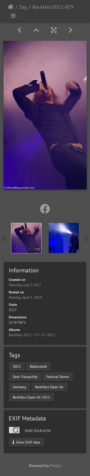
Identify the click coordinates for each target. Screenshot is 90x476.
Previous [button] (3, 239)
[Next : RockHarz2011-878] (70, 30)
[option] (26, 238)
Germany (19, 386)
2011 (17, 366)
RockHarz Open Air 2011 (31, 397)
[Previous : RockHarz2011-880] (20, 30)
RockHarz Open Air (49, 386)
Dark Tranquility (25, 376)
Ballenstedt (38, 366)
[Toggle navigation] (13, 16)
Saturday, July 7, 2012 (25, 285)
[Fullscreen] (53, 30)
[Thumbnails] (36, 30)
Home (11, 7)
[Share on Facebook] (45, 208)
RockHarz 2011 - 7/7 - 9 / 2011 (32, 335)
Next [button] (86, 239)
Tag (23, 7)
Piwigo (55, 465)
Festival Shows (57, 376)
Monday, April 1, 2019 (25, 297)
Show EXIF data (27, 442)
